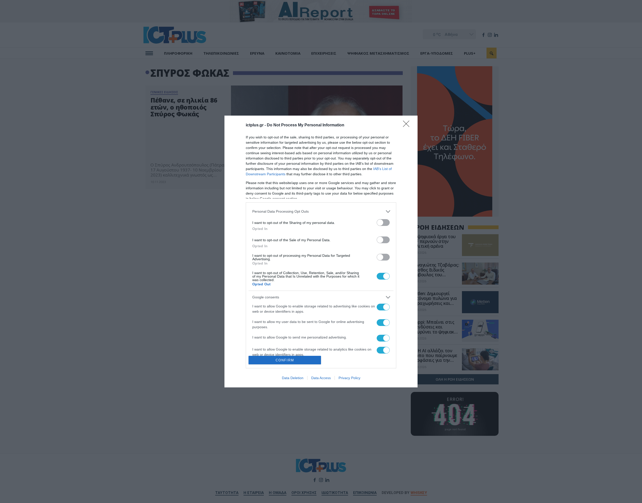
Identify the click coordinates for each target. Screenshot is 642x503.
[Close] (408, 125)
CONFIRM (285, 360)
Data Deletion (292, 378)
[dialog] (321, 252)
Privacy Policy (349, 378)
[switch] (383, 222)
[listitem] (321, 211)
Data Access (321, 378)
